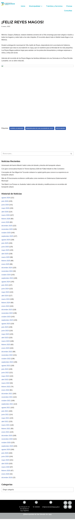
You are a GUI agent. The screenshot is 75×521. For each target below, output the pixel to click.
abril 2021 (4, 421)
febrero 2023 (5, 344)
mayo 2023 (5, 334)
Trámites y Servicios (54, 6)
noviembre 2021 (7, 397)
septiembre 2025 (7, 236)
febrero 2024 (5, 302)
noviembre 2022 (7, 355)
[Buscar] (71, 154)
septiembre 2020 (7, 446)
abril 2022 (4, 379)
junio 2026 (5, 205)
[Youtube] (70, 507)
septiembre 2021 (7, 404)
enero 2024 (5, 306)
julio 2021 (4, 411)
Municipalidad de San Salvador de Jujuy (39, 128)
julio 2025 (4, 243)
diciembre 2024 (6, 267)
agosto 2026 (5, 197)
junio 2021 (5, 414)
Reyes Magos (60, 128)
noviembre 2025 (7, 229)
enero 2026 (5, 222)
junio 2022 (5, 372)
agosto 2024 (5, 282)
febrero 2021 (5, 428)
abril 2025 (4, 254)
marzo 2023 (5, 341)
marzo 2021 (5, 425)
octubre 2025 (6, 232)
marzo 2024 (5, 299)
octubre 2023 (6, 316)
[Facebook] (65, 503)
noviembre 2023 (7, 313)
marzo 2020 (5, 467)
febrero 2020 (5, 470)
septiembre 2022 (7, 362)
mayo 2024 (5, 292)
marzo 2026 (5, 215)
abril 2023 (4, 337)
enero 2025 (5, 264)
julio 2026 (4, 201)
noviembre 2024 (7, 271)
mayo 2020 (5, 460)
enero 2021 (5, 432)
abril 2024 (4, 295)
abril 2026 (4, 212)
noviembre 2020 (7, 439)
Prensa (69, 6)
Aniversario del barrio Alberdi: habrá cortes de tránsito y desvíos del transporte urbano (31, 165)
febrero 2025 (5, 260)
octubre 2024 (6, 275)
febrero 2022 (5, 386)
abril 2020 (4, 463)
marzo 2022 (5, 383)
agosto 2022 (5, 365)
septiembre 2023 (7, 320)
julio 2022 (4, 369)
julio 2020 (4, 453)
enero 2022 (5, 390)
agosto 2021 (5, 407)
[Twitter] (65, 507)
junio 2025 (5, 247)
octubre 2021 (6, 400)
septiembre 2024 (7, 278)
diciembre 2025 (6, 226)
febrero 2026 (5, 219)
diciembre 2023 (6, 309)
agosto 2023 (5, 323)
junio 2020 (5, 456)
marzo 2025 (5, 257)
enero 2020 (5, 474)
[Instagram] (70, 503)
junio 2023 (5, 330)
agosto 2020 (5, 449)
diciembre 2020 (6, 435)
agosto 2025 (5, 240)
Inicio (23, 6)
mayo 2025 (5, 250)
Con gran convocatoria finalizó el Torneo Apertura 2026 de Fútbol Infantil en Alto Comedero (32, 169)
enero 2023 (5, 348)
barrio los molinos (16, 128)
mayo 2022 (5, 376)
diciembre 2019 (6, 477)
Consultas (68, 11)
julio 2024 (4, 285)
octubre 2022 (6, 358)
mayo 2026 (5, 208)
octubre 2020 (6, 442)
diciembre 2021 (6, 393)
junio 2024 (5, 288)
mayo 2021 (5, 418)
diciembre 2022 (6, 351)
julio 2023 (4, 327)
